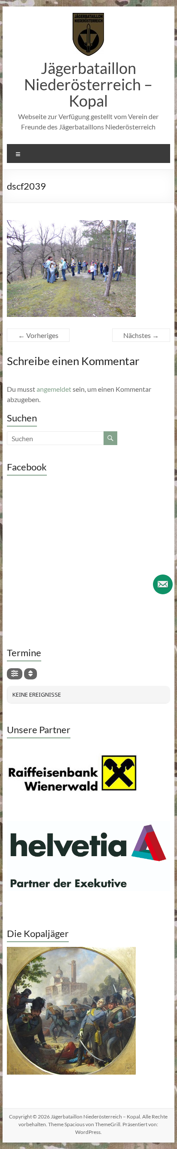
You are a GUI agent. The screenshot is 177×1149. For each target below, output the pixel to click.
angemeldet (54, 389)
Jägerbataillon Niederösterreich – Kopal (88, 84)
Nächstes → (141, 335)
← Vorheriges (38, 335)
